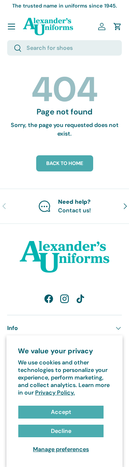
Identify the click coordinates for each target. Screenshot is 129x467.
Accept (61, 412)
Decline (61, 431)
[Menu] (11, 26)
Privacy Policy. (55, 392)
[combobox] (64, 48)
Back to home (64, 163)
